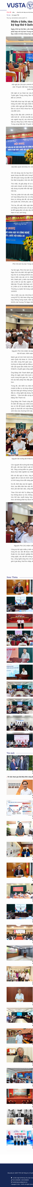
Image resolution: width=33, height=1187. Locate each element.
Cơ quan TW (15, 15)
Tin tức (8, 15)
